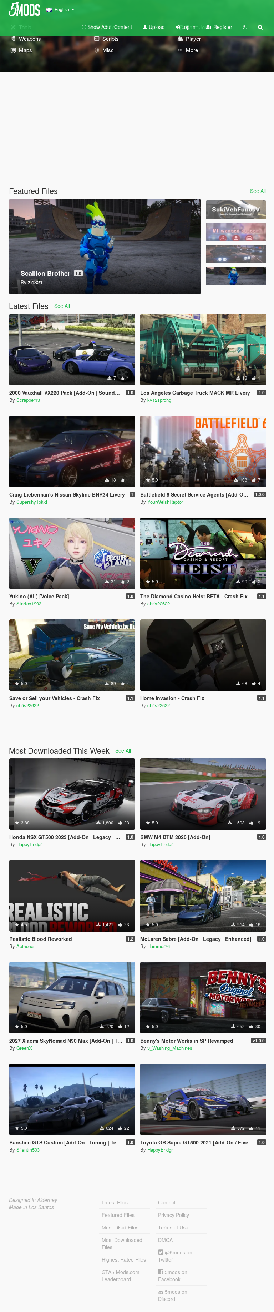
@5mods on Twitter (175, 1256)
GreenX (24, 1047)
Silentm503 (28, 1149)
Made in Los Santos (31, 1207)
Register (222, 26)
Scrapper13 (28, 399)
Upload (156, 26)
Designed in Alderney (33, 1199)
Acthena (25, 946)
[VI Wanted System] (236, 232)
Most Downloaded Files (122, 1243)
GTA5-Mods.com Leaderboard (120, 1275)
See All (258, 190)
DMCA (165, 1239)
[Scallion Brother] (236, 276)
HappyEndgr (29, 844)
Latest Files (115, 1202)
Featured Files (118, 1214)
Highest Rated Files (124, 1259)
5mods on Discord (172, 1295)
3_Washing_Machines (169, 1047)
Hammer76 (158, 946)
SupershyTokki (31, 501)
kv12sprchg (159, 399)
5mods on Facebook (172, 1275)
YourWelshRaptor (165, 501)
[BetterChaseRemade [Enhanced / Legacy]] (236, 254)
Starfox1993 (28, 603)
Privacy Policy (173, 1214)
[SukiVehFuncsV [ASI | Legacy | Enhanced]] (236, 209)
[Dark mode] (245, 27)
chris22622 (158, 603)
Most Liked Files (120, 1227)
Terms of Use (173, 1227)
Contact (167, 1202)
